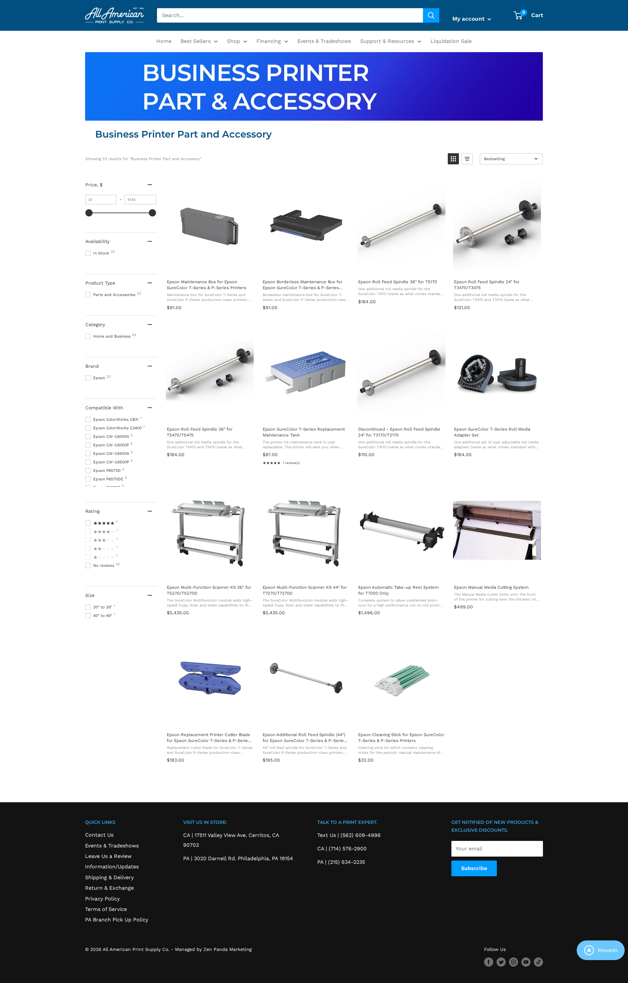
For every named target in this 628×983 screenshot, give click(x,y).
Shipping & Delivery (109, 877)
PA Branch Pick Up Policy (116, 920)
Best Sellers (196, 41)
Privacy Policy (102, 899)
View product (210, 267)
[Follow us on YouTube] (526, 962)
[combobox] (290, 15)
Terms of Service (106, 909)
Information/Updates (112, 866)
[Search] (431, 15)
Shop (233, 41)
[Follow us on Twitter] (501, 962)
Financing (268, 41)
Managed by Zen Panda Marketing (213, 949)
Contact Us (99, 835)
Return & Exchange (109, 888)
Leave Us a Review (108, 856)
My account (469, 18)
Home (163, 41)
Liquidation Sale (451, 41)
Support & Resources (387, 41)
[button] (453, 158)
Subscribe (474, 868)
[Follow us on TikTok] (538, 962)
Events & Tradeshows (324, 41)
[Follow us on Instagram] (513, 962)
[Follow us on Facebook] (488, 962)
